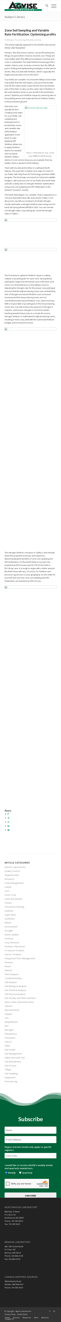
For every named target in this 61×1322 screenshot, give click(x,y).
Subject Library (15, 17)
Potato (8, 902)
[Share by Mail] (8, 830)
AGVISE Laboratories (15, 867)
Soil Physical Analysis (15, 994)
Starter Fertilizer (13, 954)
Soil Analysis (11, 982)
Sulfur (7, 1045)
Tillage (8, 1069)
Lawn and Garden (13, 898)
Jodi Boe (37, 40)
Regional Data (12, 874)
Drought (9, 930)
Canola (8, 886)
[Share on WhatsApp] (8, 822)
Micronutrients (12, 1009)
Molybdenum (11, 1021)
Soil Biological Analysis (16, 986)
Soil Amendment (13, 1061)
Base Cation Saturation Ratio (19, 1002)
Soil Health (10, 1049)
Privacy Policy (10, 1314)
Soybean (9, 910)
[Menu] (52, 6)
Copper (8, 1013)
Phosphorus (11, 1033)
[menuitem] (45, 6)
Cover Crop (10, 894)
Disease (9, 962)
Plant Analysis (12, 974)
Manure (8, 970)
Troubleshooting (13, 978)
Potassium (10, 1037)
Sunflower (10, 918)
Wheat (28, 40)
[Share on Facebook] (8, 813)
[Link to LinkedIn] (54, 1311)
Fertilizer (9, 938)
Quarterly (26, 1172)
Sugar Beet (10, 914)
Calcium (8, 1005)
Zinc (7, 1025)
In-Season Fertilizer (14, 950)
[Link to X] (50, 1311)
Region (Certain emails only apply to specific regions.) (28, 1148)
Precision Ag (20, 40)
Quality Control (12, 871)
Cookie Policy (22, 1314)
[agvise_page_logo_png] (25, 6)
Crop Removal (12, 942)
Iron (7, 1017)
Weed (8, 966)
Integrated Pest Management (20, 958)
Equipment (10, 1077)
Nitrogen (10, 40)
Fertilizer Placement (15, 946)
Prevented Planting (14, 906)
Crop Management (14, 882)
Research (9, 878)
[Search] (45, 6)
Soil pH (8, 1041)
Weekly (11, 1172)
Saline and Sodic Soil (15, 1057)
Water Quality (12, 934)
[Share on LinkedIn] (8, 826)
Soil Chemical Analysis (15, 990)
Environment (11, 926)
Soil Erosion (10, 1065)
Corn (7, 890)
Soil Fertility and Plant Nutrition (20, 998)
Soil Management (13, 1053)
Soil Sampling (11, 1073)
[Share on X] (8, 817)
